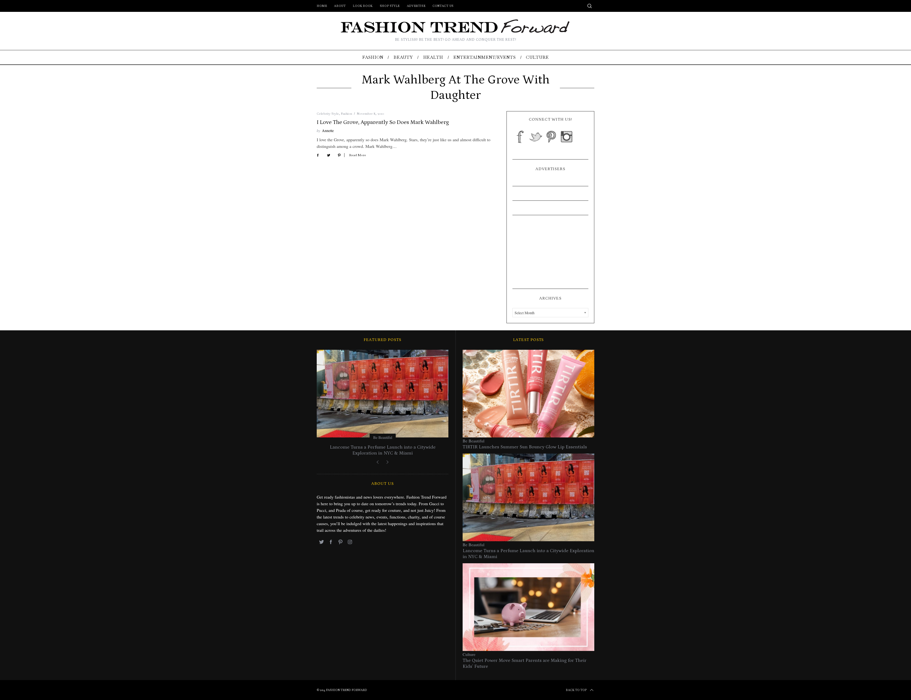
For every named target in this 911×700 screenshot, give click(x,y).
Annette (328, 130)
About (340, 6)
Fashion (346, 113)
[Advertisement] (550, 252)
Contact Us (442, 6)
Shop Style (390, 6)
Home (322, 6)
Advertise (416, 6)
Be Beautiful (382, 437)
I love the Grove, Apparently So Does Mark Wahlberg (383, 122)
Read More (357, 155)
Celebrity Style (328, 113)
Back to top (576, 690)
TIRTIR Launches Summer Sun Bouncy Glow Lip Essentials (525, 447)
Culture (469, 654)
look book (362, 6)
